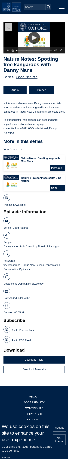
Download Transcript (34, 369)
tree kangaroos (11, 265)
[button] (34, 38)
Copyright (34, 414)
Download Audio (34, 359)
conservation (53, 265)
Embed (41, 90)
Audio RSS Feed (21, 340)
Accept (59, 427)
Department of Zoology (30, 283)
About (34, 396)
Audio (15, 90)
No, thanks (59, 440)
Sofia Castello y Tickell (32, 246)
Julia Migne (52, 246)
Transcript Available (14, 204)
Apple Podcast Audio (23, 330)
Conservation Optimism (16, 269)
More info (6, 457)
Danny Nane (10, 246)
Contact (34, 419)
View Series (10, 149)
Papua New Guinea (33, 265)
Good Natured (26, 77)
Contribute (34, 408)
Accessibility (34, 402)
